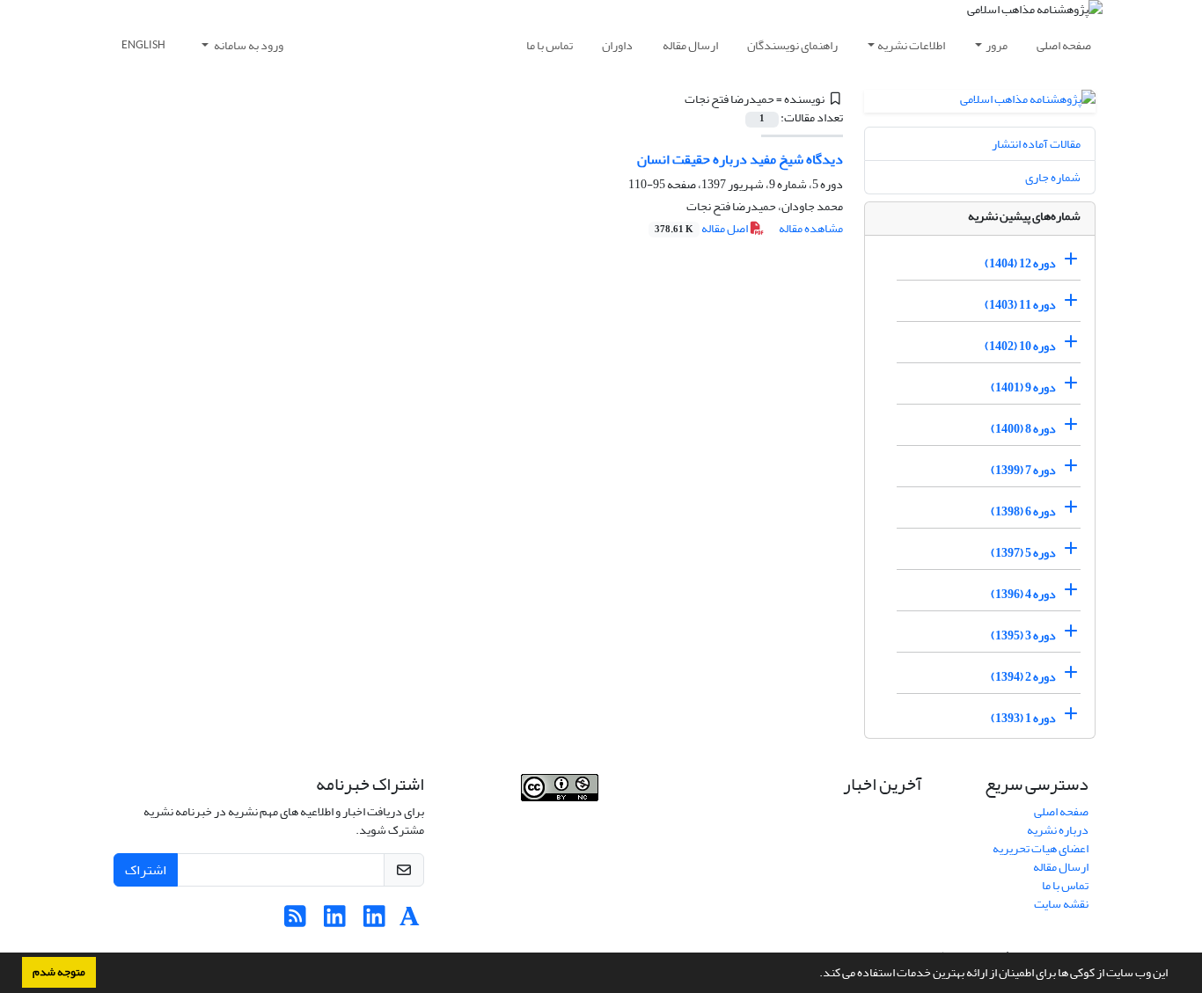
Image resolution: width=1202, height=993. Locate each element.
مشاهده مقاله (811, 228)
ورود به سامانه (247, 45)
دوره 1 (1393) (1023, 718)
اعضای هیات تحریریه (1040, 848)
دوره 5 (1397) (1023, 553)
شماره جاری (1053, 177)
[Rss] (295, 921)
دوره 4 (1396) (1023, 594)
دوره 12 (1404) (1020, 263)
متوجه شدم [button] (59, 971)
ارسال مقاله (690, 45)
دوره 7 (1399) (1023, 470)
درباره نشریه (1057, 830)
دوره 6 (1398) (1023, 511)
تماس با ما (549, 45)
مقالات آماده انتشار (1036, 144)
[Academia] (409, 921)
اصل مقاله (702, 228)
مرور (997, 45)
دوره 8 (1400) (1023, 429)
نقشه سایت (1061, 904)
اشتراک (145, 870)
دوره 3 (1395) (1023, 635)
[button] (814, 974)
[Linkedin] (374, 921)
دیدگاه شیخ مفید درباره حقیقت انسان (740, 159)
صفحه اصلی (1064, 45)
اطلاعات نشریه (911, 45)
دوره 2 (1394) (1023, 677)
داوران (617, 45)
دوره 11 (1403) (1020, 305)
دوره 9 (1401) (1023, 387)
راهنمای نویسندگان (792, 45)
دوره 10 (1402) (1020, 346)
